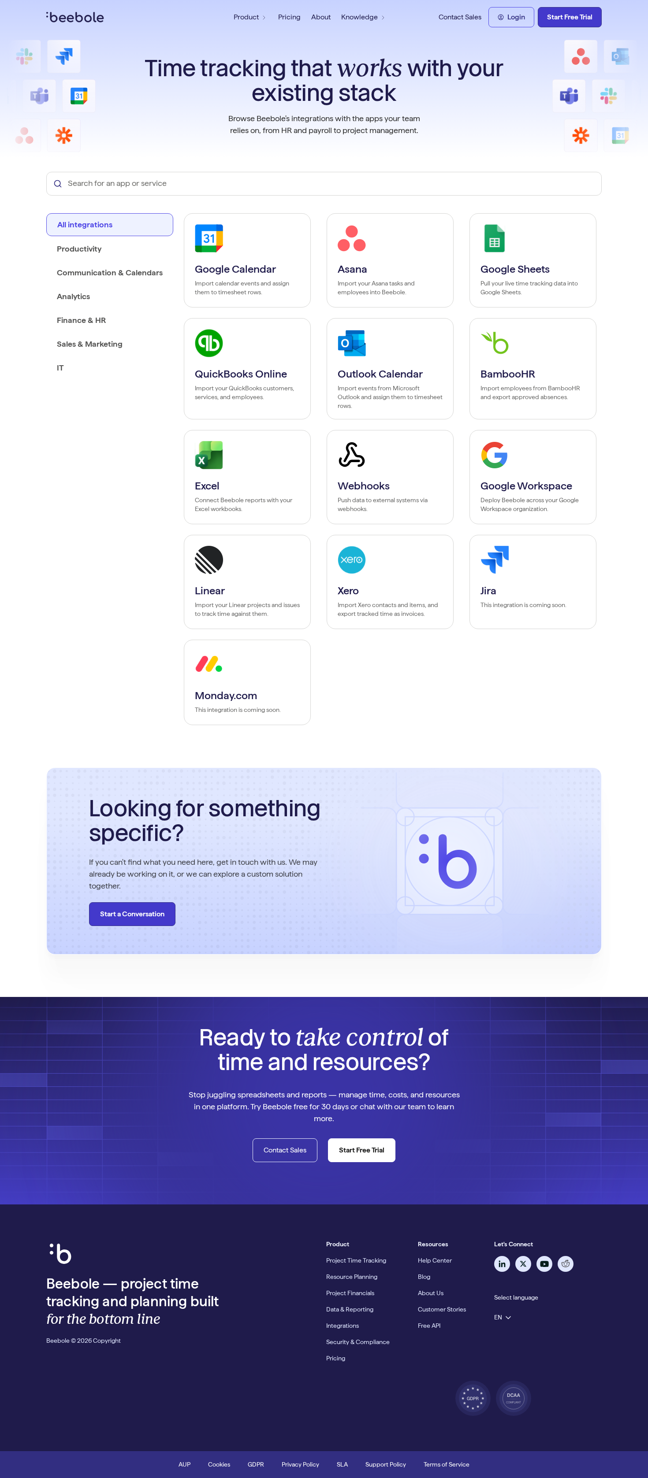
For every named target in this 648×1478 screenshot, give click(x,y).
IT (60, 367)
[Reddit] (565, 1263)
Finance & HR (81, 320)
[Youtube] (544, 1264)
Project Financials (350, 1292)
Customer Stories (442, 1309)
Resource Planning (351, 1276)
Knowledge (359, 17)
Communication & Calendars (110, 272)
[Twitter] (523, 1263)
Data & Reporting (349, 1309)
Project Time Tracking (356, 1260)
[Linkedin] (502, 1263)
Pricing (289, 17)
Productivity (79, 248)
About (321, 17)
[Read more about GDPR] (473, 1398)
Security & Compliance (358, 1341)
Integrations (342, 1325)
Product (246, 17)
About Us (430, 1292)
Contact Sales (460, 17)
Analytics (73, 296)
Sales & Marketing (90, 343)
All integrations (84, 224)
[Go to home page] (111, 17)
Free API (429, 1325)
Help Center (435, 1260)
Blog (424, 1276)
